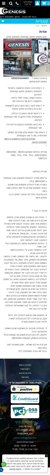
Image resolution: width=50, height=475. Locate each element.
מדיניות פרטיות (25, 373)
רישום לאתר (25, 369)
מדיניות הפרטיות (15, 469)
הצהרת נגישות (25, 365)
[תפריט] (4, 3)
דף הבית (44, 26)
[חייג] (17, 3)
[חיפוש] (11, 3)
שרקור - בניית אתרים (25, 473)
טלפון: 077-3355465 (10, 16)
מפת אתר (25, 377)
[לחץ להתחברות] (37, 3)
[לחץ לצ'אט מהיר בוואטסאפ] (3, 464)
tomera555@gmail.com (25, 437)
